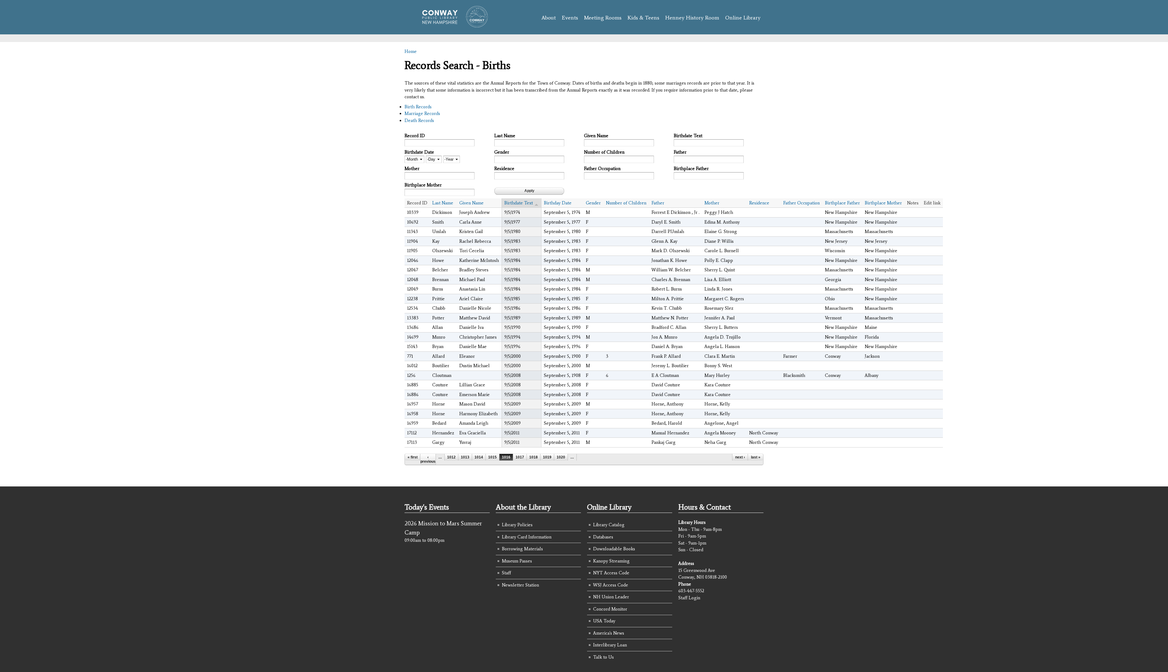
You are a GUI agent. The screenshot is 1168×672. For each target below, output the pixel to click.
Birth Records (418, 107)
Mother (412, 168)
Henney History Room (692, 17)
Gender (501, 152)
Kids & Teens (643, 17)
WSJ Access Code (610, 585)
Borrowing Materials (522, 549)
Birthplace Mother (423, 185)
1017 (520, 457)
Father (680, 152)
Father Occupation (602, 168)
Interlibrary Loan (610, 645)
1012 (451, 457)
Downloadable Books (614, 549)
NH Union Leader (611, 597)
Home (411, 51)
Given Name (596, 135)
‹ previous (428, 459)
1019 (547, 457)
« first (413, 457)
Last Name (504, 135)
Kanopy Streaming (611, 561)
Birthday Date (558, 203)
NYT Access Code (611, 573)
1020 (561, 457)
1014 (478, 457)
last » (755, 457)
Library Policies (517, 525)
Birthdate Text (688, 135)
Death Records (419, 120)
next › (740, 457)
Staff (506, 573)
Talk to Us (603, 657)
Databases (603, 537)
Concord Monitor (610, 609)
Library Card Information (526, 537)
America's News (608, 633)
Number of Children (604, 152)
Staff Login (689, 598)
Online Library (742, 17)
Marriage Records (422, 113)
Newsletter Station (520, 585)
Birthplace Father (691, 168)
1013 (465, 457)
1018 (533, 457)
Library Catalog (608, 525)
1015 (492, 457)
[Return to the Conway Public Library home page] (452, 25)
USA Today (604, 621)
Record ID (415, 135)
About (548, 17)
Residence (504, 168)
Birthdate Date (419, 152)
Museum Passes (517, 561)
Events (570, 17)
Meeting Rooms (602, 17)
